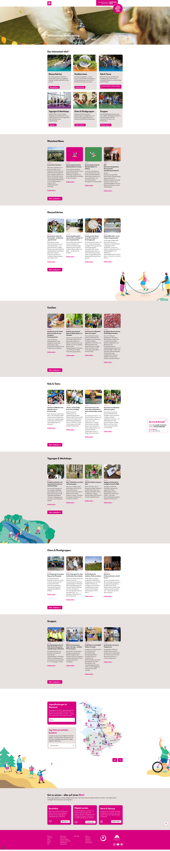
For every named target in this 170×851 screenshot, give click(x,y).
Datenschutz (88, 837)
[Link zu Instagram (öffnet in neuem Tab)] (114, 844)
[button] (49, 3)
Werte (48, 839)
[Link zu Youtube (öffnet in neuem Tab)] (118, 844)
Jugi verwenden (54, 745)
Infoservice (49, 837)
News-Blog (76, 836)
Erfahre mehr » (51, 190)
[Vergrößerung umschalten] (120, 760)
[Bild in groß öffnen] (114, 760)
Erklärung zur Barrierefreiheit (88, 841)
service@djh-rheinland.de (159, 425)
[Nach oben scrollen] (166, 823)
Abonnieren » (65, 821)
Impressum (88, 839)
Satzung (49, 841)
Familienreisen (63, 837)
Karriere (87, 836)
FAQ (48, 844)
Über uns (49, 836)
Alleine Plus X (63, 836)
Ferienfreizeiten (63, 842)
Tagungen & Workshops (65, 841)
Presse (48, 842)
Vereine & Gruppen (64, 839)
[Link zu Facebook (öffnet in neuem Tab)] (122, 844)
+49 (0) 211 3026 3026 (159, 426)
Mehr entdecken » (55, 199)
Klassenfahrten (63, 844)
